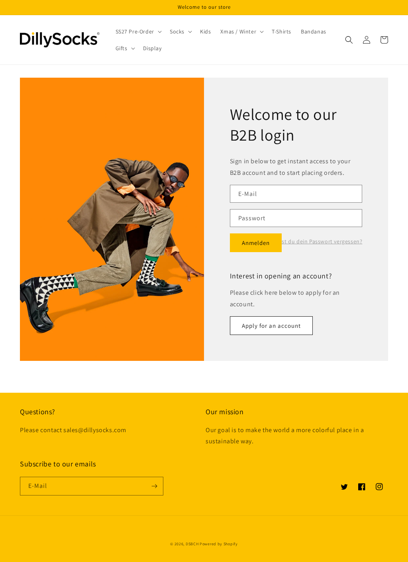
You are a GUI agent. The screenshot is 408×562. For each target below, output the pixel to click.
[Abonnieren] (154, 486)
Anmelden (256, 243)
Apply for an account (271, 325)
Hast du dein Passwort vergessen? (318, 241)
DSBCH (192, 543)
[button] (138, 31)
